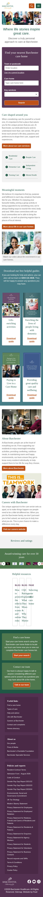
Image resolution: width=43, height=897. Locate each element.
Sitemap (18, 892)
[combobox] (21, 94)
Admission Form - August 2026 (18, 774)
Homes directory (13, 728)
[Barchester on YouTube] (34, 881)
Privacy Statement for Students (19, 844)
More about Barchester (13, 468)
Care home (9, 79)
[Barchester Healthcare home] (5, 5)
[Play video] (21, 247)
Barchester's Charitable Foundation (20, 751)
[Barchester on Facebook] (29, 881)
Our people (11, 743)
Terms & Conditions (14, 862)
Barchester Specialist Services (18, 755)
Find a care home (14, 705)
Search (21, 103)
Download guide (11, 339)
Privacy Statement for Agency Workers (18, 839)
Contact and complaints (16, 725)
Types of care (12, 709)
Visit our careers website (14, 529)
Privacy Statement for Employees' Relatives (20, 812)
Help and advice (13, 713)
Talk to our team (21, 685)
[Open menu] (38, 6)
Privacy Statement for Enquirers (19, 834)
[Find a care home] (31, 5)
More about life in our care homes (18, 227)
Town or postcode (12, 64)
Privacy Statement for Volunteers (19, 848)
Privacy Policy (12, 866)
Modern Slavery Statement (17, 804)
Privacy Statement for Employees (19, 807)
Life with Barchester (14, 717)
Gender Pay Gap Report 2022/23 (19, 785)
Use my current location (14, 73)
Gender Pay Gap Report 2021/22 (19, 781)
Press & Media (12, 747)
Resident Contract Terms (16, 770)
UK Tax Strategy (13, 800)
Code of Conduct (13, 778)
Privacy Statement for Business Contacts (19, 853)
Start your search (22, 655)
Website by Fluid (30, 892)
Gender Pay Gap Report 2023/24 (19, 789)
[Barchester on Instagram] (39, 881)
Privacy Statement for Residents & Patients (20, 828)
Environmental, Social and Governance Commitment (17, 794)
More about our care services (16, 146)
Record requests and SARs (17, 858)
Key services (10, 90)
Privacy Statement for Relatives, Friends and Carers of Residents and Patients (21, 820)
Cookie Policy (12, 870)
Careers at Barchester (15, 721)
